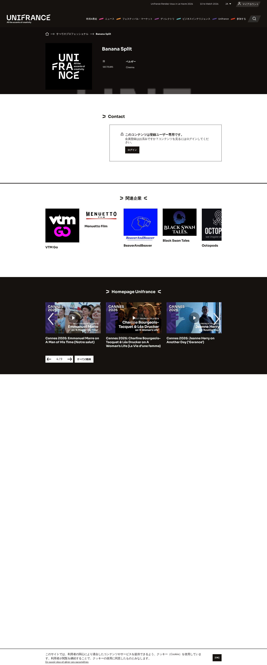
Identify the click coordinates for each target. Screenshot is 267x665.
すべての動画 (84, 359)
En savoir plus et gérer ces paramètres (67, 661)
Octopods (210, 246)
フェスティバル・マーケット (137, 18)
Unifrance (223, 18)
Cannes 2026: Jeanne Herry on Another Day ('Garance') (140, 340)
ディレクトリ (167, 18)
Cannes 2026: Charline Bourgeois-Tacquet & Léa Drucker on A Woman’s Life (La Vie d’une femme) (82, 342)
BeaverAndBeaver (138, 246)
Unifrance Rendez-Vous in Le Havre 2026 (172, 3)
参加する (241, 18)
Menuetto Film (96, 226)
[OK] (217, 657)
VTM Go (51, 247)
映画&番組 (91, 18)
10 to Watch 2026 (209, 3)
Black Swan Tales (176, 241)
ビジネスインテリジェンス (196, 18)
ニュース (109, 18)
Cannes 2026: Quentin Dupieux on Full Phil (204, 340)
